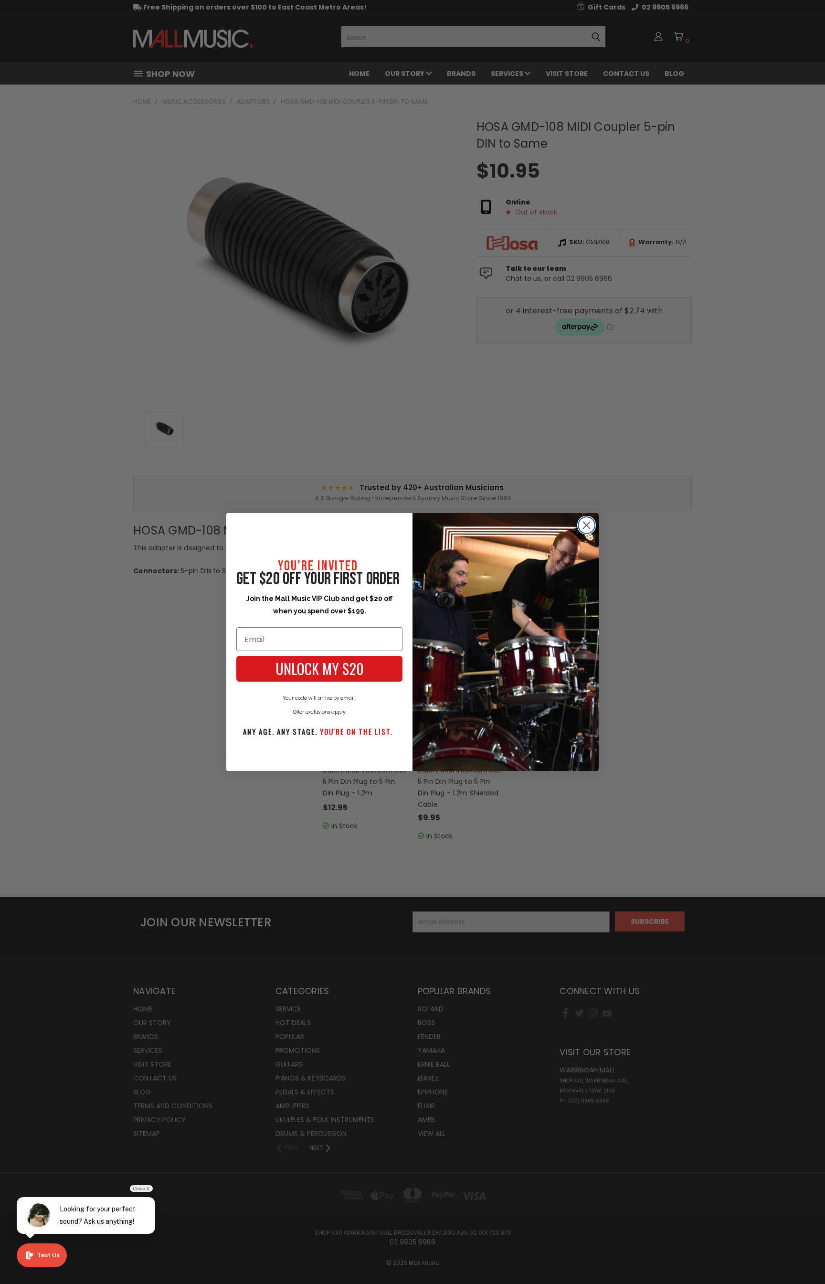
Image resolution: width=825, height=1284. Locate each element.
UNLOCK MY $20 (319, 668)
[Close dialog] (586, 525)
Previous (800, 1254)
